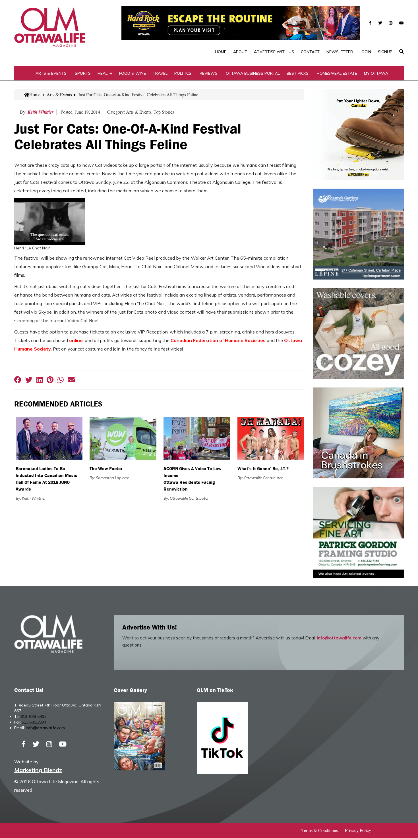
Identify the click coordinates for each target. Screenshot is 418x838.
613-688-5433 (33, 716)
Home (220, 51)
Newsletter (339, 51)
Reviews (209, 73)
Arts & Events (51, 73)
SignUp (385, 51)
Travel (160, 73)
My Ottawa (376, 73)
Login (365, 51)
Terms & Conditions (319, 830)
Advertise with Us (274, 51)
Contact (310, 51)
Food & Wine (132, 73)
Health (105, 73)
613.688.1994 (34, 722)
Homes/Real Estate (337, 73)
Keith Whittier (40, 112)
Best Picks (298, 73)
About (240, 51)
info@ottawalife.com (339, 638)
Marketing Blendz (38, 770)
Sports (83, 73)
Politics (182, 73)
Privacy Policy (358, 830)
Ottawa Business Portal (253, 73)
